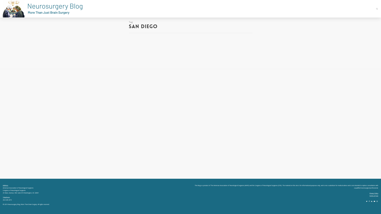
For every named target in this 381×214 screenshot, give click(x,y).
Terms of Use (373, 196)
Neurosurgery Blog (8, 46)
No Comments (33, 46)
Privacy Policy (373, 193)
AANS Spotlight (19, 46)
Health (26, 46)
